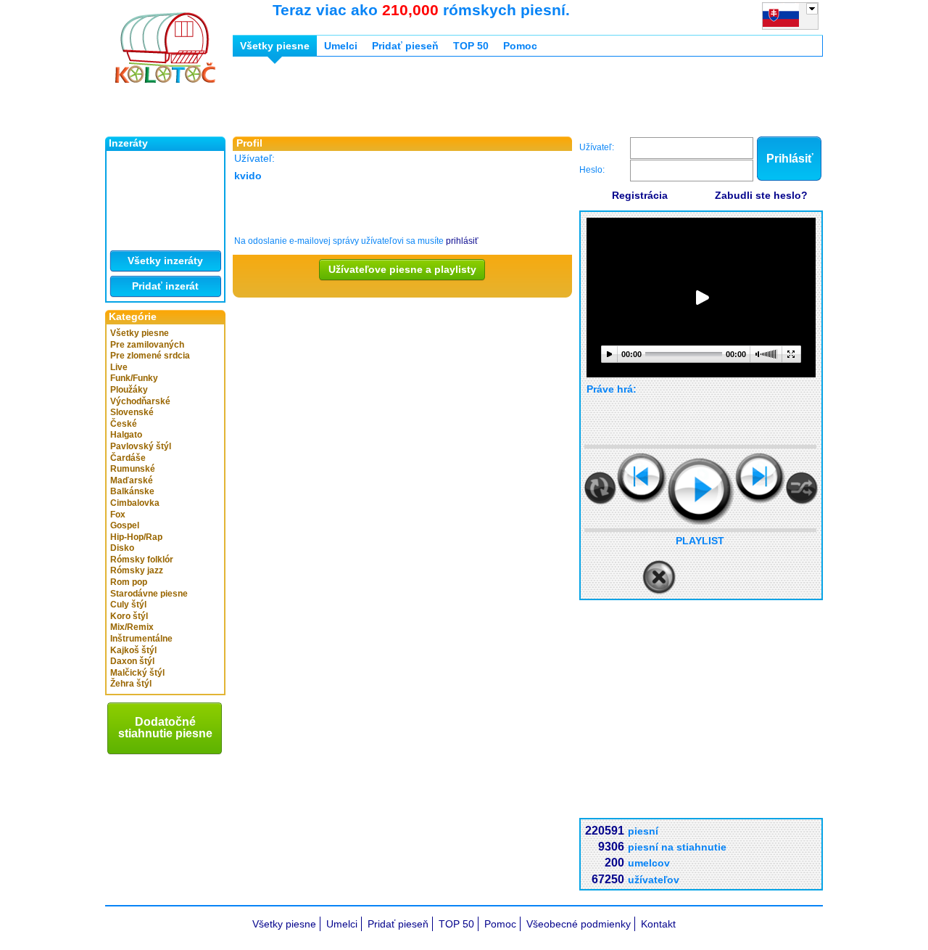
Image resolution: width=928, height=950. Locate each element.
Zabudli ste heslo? (761, 195)
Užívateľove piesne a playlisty (402, 269)
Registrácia (640, 195)
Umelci (340, 46)
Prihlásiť (789, 158)
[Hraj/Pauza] (701, 491)
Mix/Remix (132, 627)
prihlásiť (462, 241)
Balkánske (132, 491)
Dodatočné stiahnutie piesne (165, 728)
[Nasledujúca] (760, 478)
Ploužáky (129, 390)
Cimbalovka (135, 503)
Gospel (124, 525)
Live (119, 367)
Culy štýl (128, 604)
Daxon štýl (132, 661)
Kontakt (658, 924)
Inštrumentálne (141, 639)
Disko (122, 548)
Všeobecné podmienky (578, 924)
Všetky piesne (139, 333)
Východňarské (140, 401)
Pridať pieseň (405, 46)
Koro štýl (129, 616)
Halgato (126, 435)
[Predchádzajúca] (642, 478)
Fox (117, 514)
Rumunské (132, 469)
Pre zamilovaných (147, 345)
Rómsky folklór (141, 559)
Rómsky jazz (136, 570)
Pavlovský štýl (140, 446)
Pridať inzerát (165, 286)
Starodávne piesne (149, 594)
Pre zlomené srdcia (150, 356)
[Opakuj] (600, 488)
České (123, 424)
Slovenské (132, 412)
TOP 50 (471, 46)
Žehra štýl (131, 684)
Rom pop (128, 582)
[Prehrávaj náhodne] (802, 488)
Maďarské (131, 480)
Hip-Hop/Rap (136, 537)
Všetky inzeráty (165, 260)
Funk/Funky (134, 378)
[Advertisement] (497, 100)
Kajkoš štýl (133, 650)
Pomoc (520, 46)
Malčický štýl (137, 673)
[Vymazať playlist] (659, 577)
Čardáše (128, 458)
